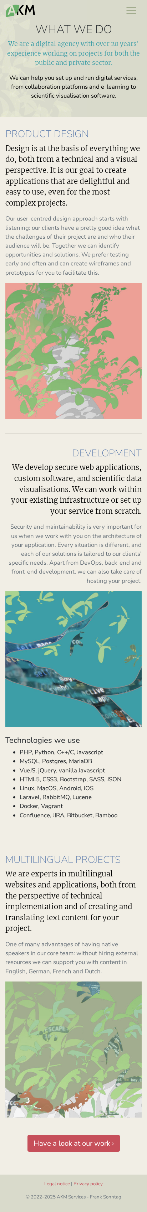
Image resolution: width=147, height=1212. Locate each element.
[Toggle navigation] (131, 10)
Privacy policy (88, 1183)
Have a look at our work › (74, 1143)
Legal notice (57, 1183)
